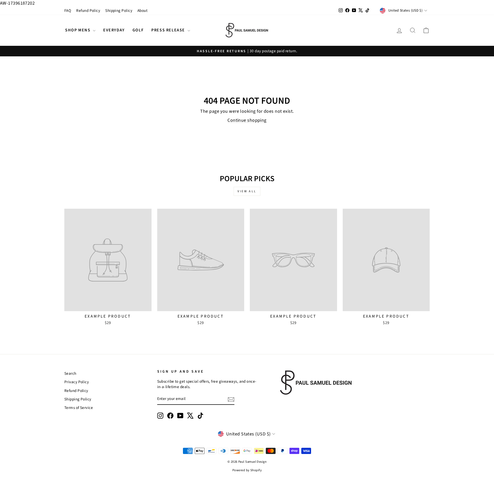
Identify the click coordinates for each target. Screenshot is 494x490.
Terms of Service (78, 407)
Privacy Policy (76, 382)
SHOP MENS (78, 30)
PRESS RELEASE (168, 30)
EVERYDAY (114, 30)
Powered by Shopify (247, 470)
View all (247, 191)
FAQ (67, 10)
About (142, 10)
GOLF (138, 30)
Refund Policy (88, 10)
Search (70, 373)
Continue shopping (247, 120)
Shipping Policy (118, 10)
